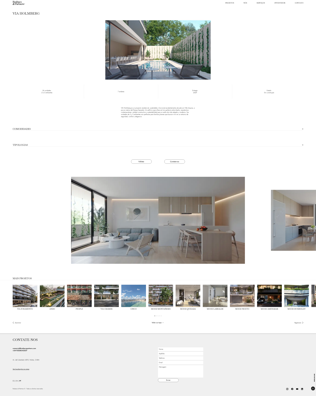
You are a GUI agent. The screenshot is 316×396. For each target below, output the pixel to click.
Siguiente (297, 323)
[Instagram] (287, 389)
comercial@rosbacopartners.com (24, 348)
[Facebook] (292, 389)
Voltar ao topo (157, 323)
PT (20, 381)
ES (13, 381)
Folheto (141, 161)
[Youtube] (297, 389)
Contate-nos (174, 161)
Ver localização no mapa (21, 369)
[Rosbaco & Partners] (21, 3)
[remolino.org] (314, 378)
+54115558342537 (20, 351)
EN (17, 381)
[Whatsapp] (313, 388)
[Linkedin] (302, 389)
